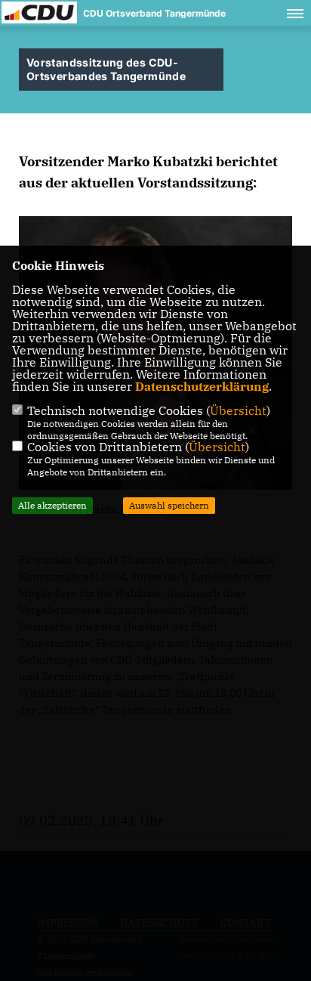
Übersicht (238, 410)
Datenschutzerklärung (202, 386)
